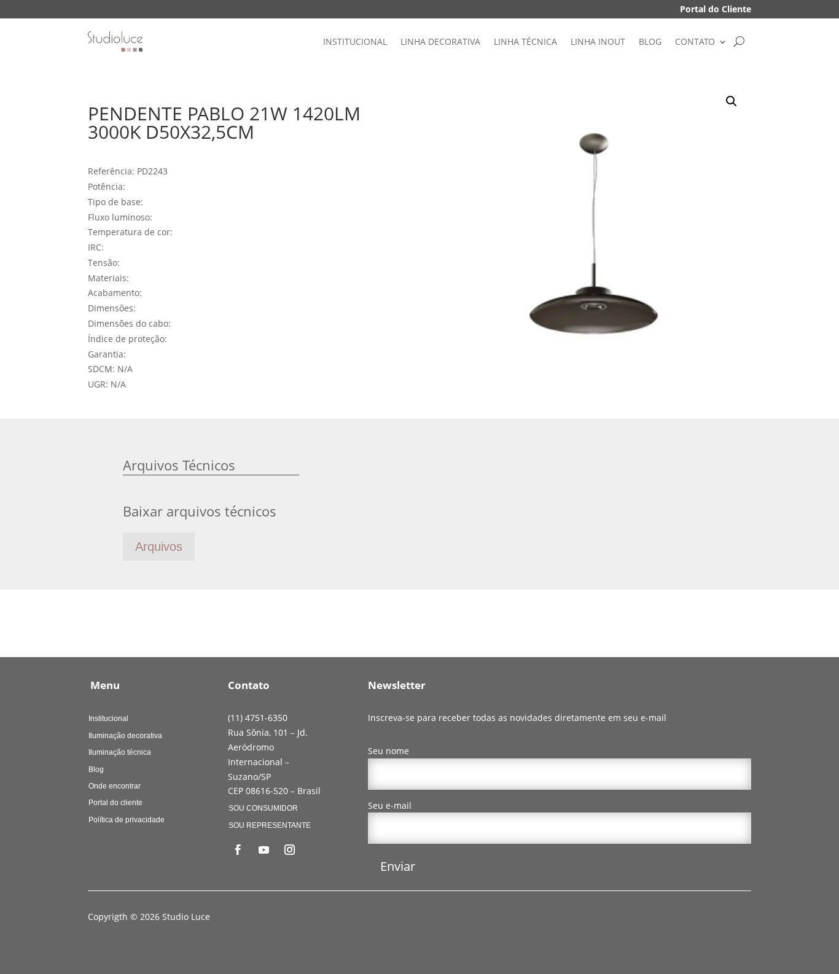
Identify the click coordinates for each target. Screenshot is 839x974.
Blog (96, 769)
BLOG (650, 41)
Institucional (108, 718)
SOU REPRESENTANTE (269, 825)
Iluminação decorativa (125, 735)
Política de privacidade (126, 820)
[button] (731, 101)
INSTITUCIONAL (355, 41)
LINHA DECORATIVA (440, 41)
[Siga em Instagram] (289, 850)
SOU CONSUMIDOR (263, 808)
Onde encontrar (114, 786)
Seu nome (388, 751)
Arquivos (158, 546)
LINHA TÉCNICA (525, 41)
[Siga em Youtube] (264, 850)
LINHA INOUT (598, 41)
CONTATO (695, 41)
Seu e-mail (390, 805)
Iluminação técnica (119, 752)
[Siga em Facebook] (238, 850)
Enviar (397, 866)
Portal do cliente (115, 802)
